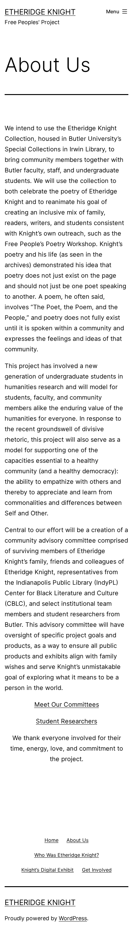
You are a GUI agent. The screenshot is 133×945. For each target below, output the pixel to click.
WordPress (73, 918)
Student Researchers (66, 721)
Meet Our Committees (66, 704)
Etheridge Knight (40, 11)
